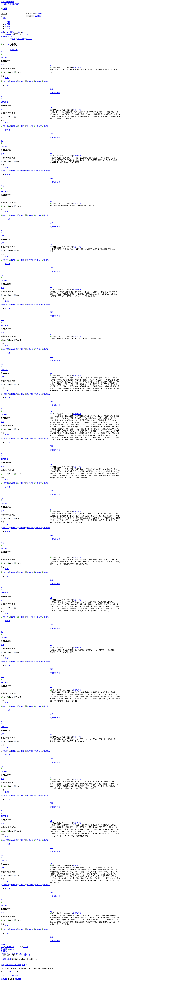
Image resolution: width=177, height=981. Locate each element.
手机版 (13, 965)
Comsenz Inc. (14, 975)
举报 (58, 93)
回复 (51, 89)
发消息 (7, 85)
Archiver (8, 965)
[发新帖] (11, 36)
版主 (2, 65)
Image (8, 953)
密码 (2, 16)
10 (10, 34)
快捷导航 (4, 18)
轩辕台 (7, 26)
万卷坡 (18, 32)
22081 (7, 78)
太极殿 (7, 24)
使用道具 (53, 93)
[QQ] (3, 965)
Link (12, 953)
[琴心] (1, 44)
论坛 (8, 22)
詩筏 (23, 32)
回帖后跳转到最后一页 (28, 959)
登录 (21, 955)
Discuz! (11, 972)
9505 (5, 57)
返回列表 (4, 36)
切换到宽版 (15, 4)
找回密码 (38, 13)
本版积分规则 (6, 959)
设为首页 (4, 2)
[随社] (4, 8)
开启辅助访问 (6, 4)
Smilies (25, 953)
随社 (2, 32)
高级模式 (4, 951)
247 (2, 57)
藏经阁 (12, 32)
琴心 (8, 44)
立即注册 (38, 16)
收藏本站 (10, 2)
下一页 (25, 34)
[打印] (12, 39)
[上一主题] (20, 39)
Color (4, 953)
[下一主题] (28, 39)
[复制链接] (14, 50)
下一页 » (4, 944)
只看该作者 (77, 67)
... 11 (12, 34)
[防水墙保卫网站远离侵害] (26, 965)
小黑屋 (18, 965)
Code (20, 953)
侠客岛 (7, 28)
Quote (16, 953)
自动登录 (31, 13)
